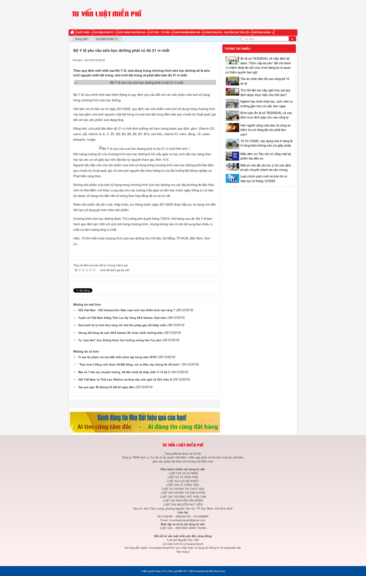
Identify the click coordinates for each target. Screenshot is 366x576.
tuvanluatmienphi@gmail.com (187, 520)
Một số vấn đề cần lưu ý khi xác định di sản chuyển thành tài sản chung (265, 167)
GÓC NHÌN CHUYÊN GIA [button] (132, 32)
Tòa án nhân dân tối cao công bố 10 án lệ (264, 80)
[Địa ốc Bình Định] (145, 421)
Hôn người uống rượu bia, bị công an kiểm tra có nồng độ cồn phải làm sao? (265, 129)
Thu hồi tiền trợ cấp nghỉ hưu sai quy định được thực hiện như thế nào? (265, 92)
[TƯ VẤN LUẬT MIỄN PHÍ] (107, 14)
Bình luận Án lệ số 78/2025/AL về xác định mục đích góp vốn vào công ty (266, 114)
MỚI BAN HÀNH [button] (262, 32)
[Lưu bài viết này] (214, 60)
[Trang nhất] (72, 32)
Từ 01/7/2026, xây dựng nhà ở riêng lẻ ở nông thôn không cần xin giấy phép (266, 143)
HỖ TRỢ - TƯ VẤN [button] (160, 32)
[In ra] (206, 60)
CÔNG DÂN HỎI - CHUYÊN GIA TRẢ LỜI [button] (227, 32)
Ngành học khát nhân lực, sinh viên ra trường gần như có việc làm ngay (266, 103)
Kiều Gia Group (217, 571)
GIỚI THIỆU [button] (83, 32)
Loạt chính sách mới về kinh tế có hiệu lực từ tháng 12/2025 (263, 178)
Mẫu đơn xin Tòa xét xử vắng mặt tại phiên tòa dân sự (265, 155)
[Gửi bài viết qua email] (198, 60)
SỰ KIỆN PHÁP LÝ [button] (104, 32)
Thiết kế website (196, 571)
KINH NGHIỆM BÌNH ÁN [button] (187, 32)
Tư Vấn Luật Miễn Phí (176, 571)
